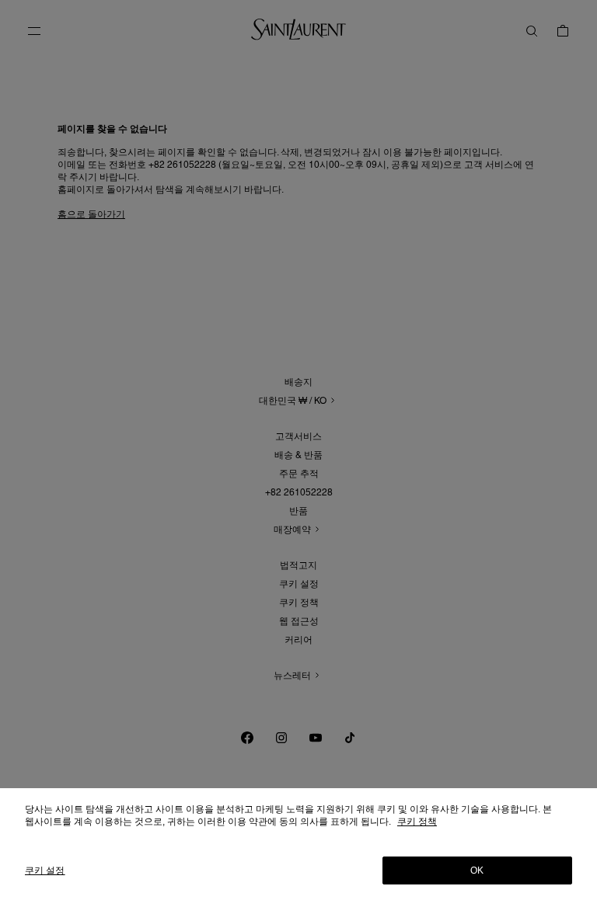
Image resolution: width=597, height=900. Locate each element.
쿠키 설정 (45, 870)
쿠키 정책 (417, 821)
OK (477, 870)
